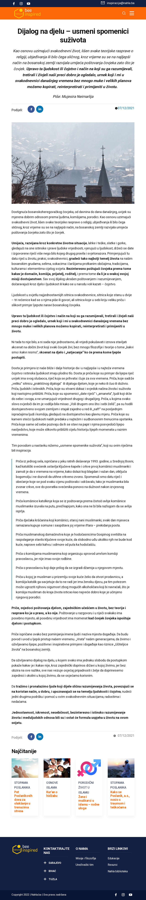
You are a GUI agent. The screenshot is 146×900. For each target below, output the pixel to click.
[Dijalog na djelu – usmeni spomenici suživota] (39, 109)
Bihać (52, 871)
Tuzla (52, 879)
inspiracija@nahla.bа (120, 3)
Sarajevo (54, 862)
